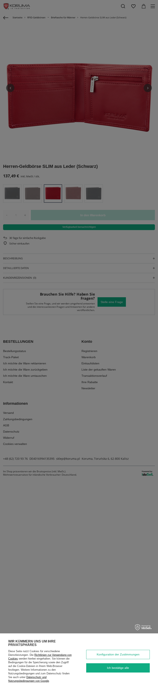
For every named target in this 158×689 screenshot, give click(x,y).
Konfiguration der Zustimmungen (118, 654)
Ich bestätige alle (118, 667)
